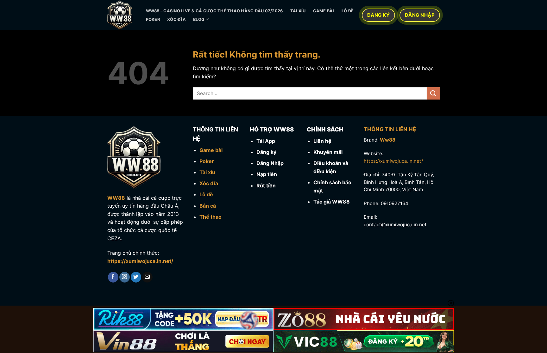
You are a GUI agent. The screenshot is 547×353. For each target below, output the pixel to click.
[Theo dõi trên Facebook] (113, 277)
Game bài (323, 11)
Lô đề (348, 11)
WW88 (116, 198)
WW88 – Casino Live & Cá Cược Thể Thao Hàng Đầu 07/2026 (214, 11)
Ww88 (387, 140)
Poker (153, 19)
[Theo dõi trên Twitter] (136, 277)
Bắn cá (207, 206)
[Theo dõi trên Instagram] (124, 277)
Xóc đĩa (176, 19)
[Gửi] (433, 93)
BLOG (198, 19)
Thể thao (210, 217)
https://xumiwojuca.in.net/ (140, 261)
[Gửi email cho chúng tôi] (147, 277)
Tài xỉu (298, 11)
